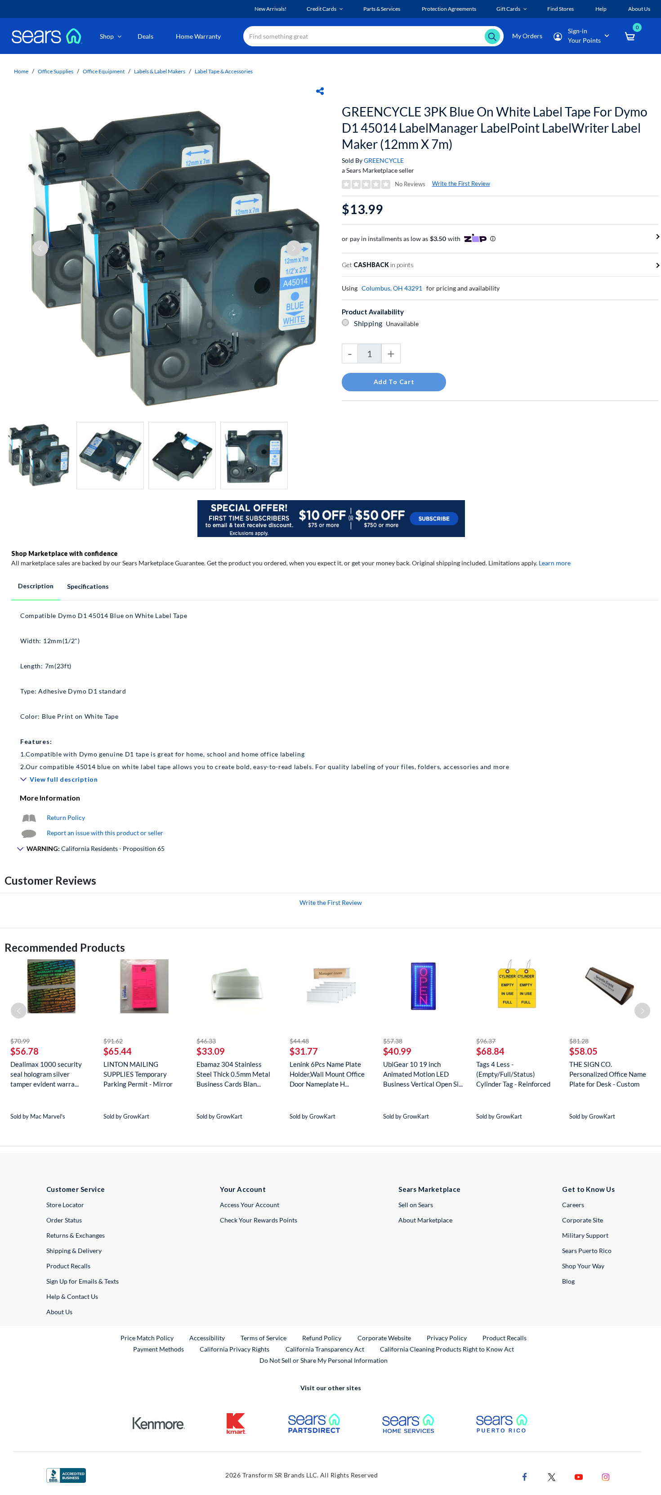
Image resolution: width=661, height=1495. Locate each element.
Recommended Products (64, 947)
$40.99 (397, 1051)
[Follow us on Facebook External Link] (525, 1476)
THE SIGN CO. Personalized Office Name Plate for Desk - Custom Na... (607, 1074)
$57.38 (392, 1041)
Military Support (585, 1235)
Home (21, 71)
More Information (50, 797)
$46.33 (206, 1041)
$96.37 (486, 1041)
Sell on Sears (415, 1205)
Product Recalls (68, 1266)
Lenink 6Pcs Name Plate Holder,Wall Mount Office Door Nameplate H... (327, 1074)
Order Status (64, 1220)
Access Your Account (249, 1205)
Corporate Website (384, 1338)
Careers (573, 1205)
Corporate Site (582, 1220)
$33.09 (211, 1051)
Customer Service (75, 1189)
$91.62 (113, 1041)
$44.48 (299, 1041)
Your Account (243, 1189)
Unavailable (403, 323)
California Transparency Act (325, 1349)
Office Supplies (55, 71)
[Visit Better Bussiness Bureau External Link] (66, 1474)
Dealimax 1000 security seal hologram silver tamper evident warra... (46, 1074)
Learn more (555, 563)
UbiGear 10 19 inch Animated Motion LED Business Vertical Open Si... (423, 1074)
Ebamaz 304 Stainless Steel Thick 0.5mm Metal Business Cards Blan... (233, 1074)
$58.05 (583, 1051)
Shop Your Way (583, 1266)
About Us (59, 1312)
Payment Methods (158, 1349)
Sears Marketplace (429, 1189)
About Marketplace (425, 1220)
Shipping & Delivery (74, 1250)
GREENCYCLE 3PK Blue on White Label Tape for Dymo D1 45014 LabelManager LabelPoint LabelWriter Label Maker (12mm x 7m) (495, 128)
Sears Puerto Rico (587, 1250)
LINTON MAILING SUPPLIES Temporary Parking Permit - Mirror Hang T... (138, 1074)
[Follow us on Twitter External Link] (552, 1476)
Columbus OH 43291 (392, 288)
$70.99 (20, 1041)
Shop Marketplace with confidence (64, 553)
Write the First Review (461, 183)
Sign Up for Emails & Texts (82, 1281)
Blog (568, 1281)
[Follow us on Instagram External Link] (606, 1476)
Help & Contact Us (72, 1296)
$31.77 (304, 1051)
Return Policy (66, 817)
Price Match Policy (147, 1338)
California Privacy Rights (234, 1349)
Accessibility (207, 1338)
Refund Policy (321, 1338)
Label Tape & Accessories (224, 71)
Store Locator (65, 1205)
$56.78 (24, 1051)
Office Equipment (104, 71)
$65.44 (117, 1051)
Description (36, 586)
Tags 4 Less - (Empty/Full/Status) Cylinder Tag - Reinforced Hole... (513, 1074)
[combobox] (373, 36)
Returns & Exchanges (75, 1235)
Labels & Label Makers (159, 71)
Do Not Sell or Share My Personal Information (323, 1360)
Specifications (88, 586)
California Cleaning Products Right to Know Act (447, 1349)
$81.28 (579, 1041)
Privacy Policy (447, 1338)
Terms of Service (263, 1338)
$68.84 (490, 1051)
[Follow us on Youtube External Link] (579, 1476)
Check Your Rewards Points (258, 1220)
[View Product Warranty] (29, 817)
